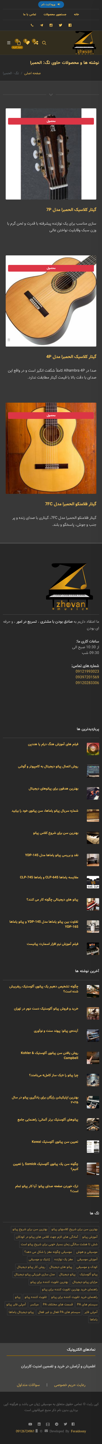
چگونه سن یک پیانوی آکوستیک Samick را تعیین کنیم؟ (45, 1166)
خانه (76, 14)
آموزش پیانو (89, 1236)
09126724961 (25, 1431)
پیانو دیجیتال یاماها (21, 1312)
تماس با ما (29, 14)
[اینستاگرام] (51, 25)
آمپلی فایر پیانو (16, 1304)
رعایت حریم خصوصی (69, 1385)
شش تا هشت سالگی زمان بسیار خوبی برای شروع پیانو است (59, 1244)
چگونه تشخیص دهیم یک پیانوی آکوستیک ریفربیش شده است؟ (43, 989)
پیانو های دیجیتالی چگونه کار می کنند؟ (52, 899)
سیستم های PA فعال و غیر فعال (59, 1312)
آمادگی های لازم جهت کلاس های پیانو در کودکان (47, 1236)
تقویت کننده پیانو (36, 1297)
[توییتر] (60, 25)
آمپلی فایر (90, 1312)
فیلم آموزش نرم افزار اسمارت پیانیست (52, 944)
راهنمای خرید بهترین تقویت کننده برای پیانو (69, 1289)
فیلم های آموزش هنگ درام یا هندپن (53, 744)
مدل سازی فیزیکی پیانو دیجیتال (34, 1274)
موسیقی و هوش (86, 1251)
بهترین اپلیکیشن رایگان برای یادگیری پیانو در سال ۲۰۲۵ (45, 1100)
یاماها (93, 1319)
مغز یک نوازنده (63, 1259)
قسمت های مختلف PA (58, 1304)
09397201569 (87, 677)
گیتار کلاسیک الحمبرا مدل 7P (71, 209)
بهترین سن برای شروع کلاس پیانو (55, 833)
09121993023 (87, 672)
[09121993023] (32, 25)
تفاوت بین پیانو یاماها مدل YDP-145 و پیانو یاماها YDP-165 (43, 924)
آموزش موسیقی (87, 1259)
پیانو (17, 1297)
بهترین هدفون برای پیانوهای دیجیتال (53, 788)
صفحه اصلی (32, 73)
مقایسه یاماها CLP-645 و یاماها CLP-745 (49, 877)
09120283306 (87, 683)
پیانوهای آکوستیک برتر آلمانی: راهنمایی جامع (48, 1119)
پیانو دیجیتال (67, 1274)
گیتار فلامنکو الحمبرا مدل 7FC (70, 504)
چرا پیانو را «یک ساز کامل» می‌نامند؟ (53, 1075)
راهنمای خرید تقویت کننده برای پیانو (74, 1297)
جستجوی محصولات (55, 14)
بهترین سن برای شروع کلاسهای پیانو (74, 1229)
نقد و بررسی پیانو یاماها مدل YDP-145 (51, 855)
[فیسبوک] (70, 25)
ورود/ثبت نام (49, 4)
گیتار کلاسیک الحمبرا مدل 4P (71, 356)
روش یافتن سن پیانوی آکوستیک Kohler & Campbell (49, 1055)
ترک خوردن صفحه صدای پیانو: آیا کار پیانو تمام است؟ (46, 1189)
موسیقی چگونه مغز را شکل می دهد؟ (48, 1251)
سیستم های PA (87, 1304)
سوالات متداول (28, 1385)
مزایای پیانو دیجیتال (84, 1282)
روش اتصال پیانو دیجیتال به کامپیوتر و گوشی (48, 766)
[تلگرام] (41, 25)
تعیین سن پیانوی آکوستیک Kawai (55, 1141)
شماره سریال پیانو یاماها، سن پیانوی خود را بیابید (45, 810)
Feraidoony (78, 1431)
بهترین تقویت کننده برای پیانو (49, 1282)
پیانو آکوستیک (88, 1274)
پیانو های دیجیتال (60, 1267)
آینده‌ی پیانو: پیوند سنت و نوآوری (56, 1030)
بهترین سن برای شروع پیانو (30, 1229)
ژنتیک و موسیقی (39, 1259)
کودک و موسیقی (86, 1267)
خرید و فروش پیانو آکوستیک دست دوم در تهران (46, 1008)
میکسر (34, 1304)
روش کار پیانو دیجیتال (31, 1267)
